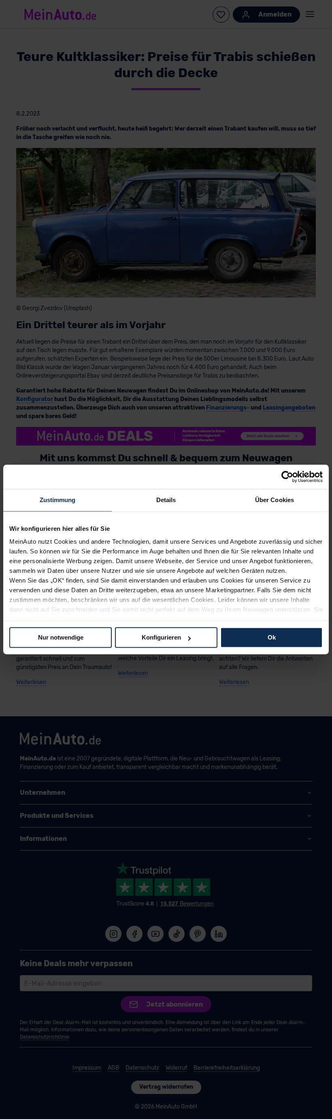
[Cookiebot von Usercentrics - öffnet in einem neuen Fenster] (287, 477)
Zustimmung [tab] (58, 499)
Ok (272, 637)
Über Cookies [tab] (274, 499)
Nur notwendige (60, 637)
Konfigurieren (161, 637)
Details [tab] (166, 499)
